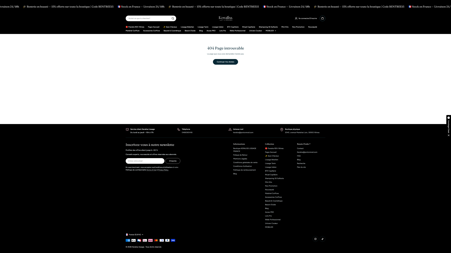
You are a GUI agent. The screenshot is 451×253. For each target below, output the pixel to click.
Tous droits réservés (153, 247)
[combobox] (151, 18)
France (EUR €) (135, 235)
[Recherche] (172, 18)
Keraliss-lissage (138, 247)
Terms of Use (151, 170)
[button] (448, 126)
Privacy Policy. (163, 170)
